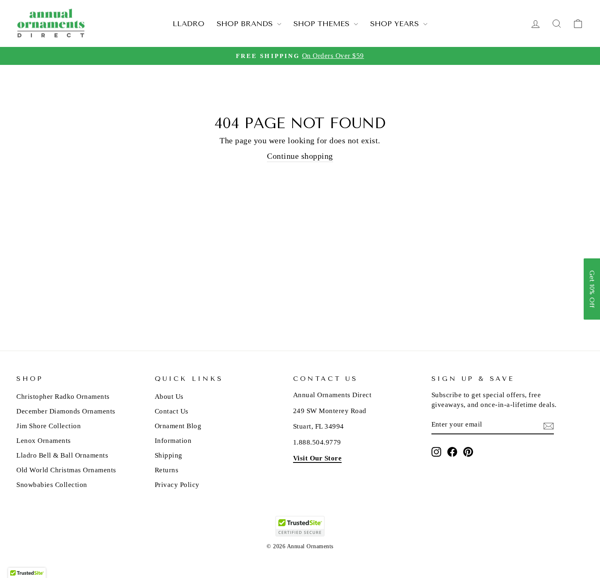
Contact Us (172, 411)
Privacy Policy (177, 485)
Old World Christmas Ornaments (66, 470)
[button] (592, 289)
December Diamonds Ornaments (66, 411)
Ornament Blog (178, 426)
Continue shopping (300, 155)
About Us (169, 396)
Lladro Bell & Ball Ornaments (62, 455)
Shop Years (395, 23)
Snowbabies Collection (51, 485)
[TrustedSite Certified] (300, 526)
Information (173, 441)
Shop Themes (322, 23)
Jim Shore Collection (48, 426)
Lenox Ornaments (43, 441)
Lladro (188, 23)
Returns (167, 470)
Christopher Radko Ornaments (63, 396)
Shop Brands (246, 23)
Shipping (168, 455)
